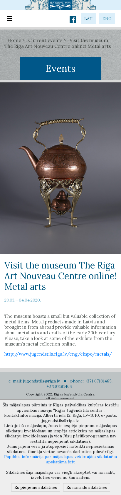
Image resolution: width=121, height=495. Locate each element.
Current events (45, 40)
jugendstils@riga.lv (41, 381)
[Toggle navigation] (9, 19)
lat (88, 18)
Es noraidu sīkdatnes (86, 487)
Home (14, 40)
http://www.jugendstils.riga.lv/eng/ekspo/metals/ (58, 354)
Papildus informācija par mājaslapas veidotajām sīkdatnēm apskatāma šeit (60, 459)
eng (107, 18)
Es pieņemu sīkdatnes (35, 487)
